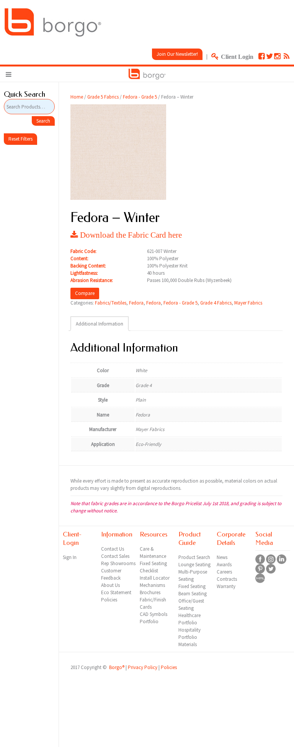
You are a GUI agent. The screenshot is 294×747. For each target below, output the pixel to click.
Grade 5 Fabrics (103, 97)
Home (76, 97)
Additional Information (99, 324)
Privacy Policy (142, 667)
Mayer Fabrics (248, 303)
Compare (85, 293)
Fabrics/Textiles (110, 303)
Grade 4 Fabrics (216, 303)
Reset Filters (20, 139)
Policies (169, 667)
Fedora (136, 303)
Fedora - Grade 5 (140, 97)
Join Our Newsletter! (177, 54)
